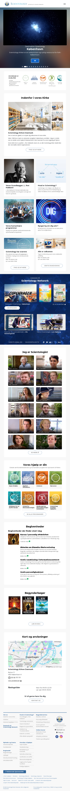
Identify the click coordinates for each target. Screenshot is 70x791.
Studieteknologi (24, 765)
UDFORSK (34, 60)
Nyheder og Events (9, 761)
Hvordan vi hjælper (26, 761)
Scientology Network (35, 280)
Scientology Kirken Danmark (20, 133)
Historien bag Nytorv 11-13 (10, 740)
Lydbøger (5, 773)
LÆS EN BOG (36, 642)
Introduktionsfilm (8, 779)
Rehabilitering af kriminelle (24, 769)
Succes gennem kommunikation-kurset (42, 744)
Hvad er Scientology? (27, 733)
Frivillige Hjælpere (24, 785)
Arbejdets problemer (42, 755)
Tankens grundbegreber (43, 757)
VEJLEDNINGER (14, 699)
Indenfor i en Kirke (25, 752)
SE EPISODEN (12, 308)
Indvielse (5, 738)
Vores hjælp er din (35, 464)
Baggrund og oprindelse (26, 745)
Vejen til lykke (23, 763)
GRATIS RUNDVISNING (52, 266)
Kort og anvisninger (35, 655)
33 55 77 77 (16, 696)
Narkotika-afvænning (25, 772)
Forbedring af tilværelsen (43, 740)
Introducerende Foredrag (10, 776)
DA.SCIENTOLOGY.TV (32, 342)
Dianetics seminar (41, 735)
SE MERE (34, 452)
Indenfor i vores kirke (9, 735)
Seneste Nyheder (8, 763)
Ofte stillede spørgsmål (26, 754)
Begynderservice (41, 733)
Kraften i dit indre (35, 48)
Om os (5, 733)
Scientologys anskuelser (26, 739)
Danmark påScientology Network (10, 744)
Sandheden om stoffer (26, 775)
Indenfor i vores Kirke (35, 97)
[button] (22, 66)
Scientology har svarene (16, 252)
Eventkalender (7, 765)
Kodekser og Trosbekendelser (24, 748)
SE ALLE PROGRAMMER (35, 514)
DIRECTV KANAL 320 (16, 342)
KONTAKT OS (35, 719)
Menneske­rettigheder (26, 778)
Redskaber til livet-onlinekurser (41, 751)
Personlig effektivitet (41, 738)
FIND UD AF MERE (35, 150)
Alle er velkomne (45, 252)
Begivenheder (35, 526)
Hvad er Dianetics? (25, 742)
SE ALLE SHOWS (58, 304)
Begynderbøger (35, 595)
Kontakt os (60, 748)
